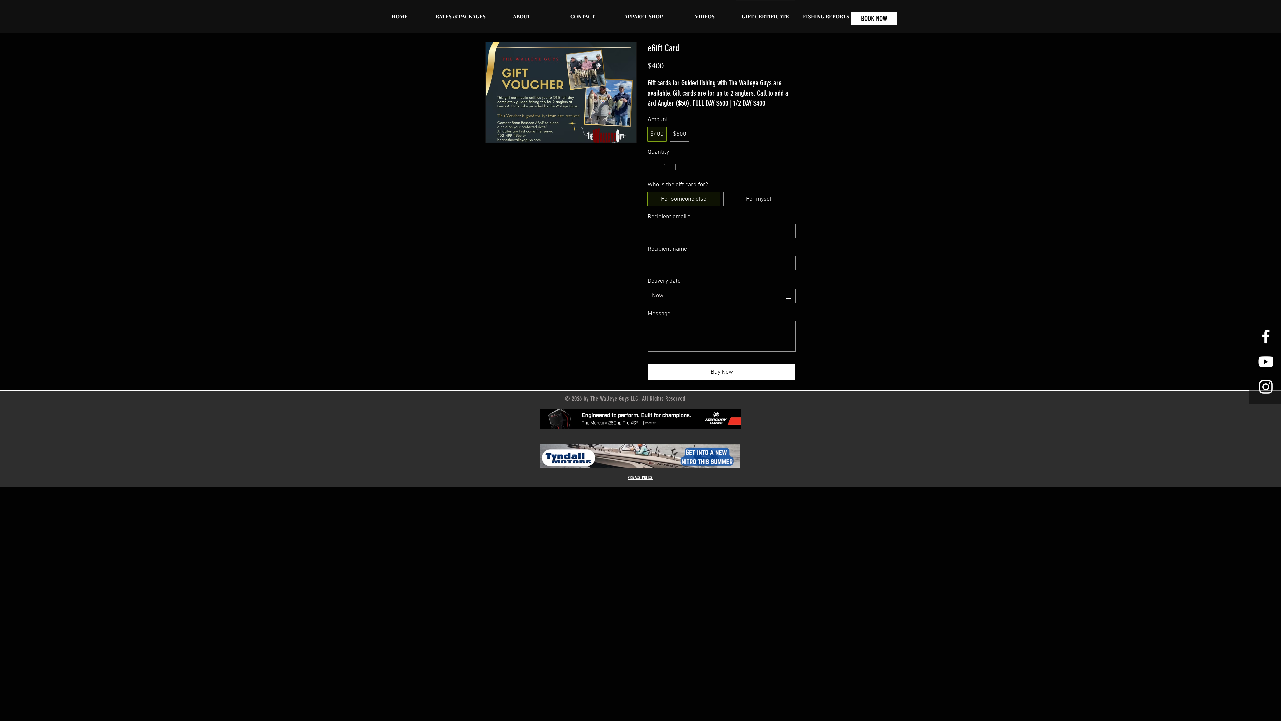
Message (659, 313)
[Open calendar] (789, 296)
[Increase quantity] (676, 167)
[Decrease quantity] (654, 167)
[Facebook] (1266, 336)
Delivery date (664, 281)
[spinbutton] (665, 167)
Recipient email (669, 216)
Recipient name (667, 249)
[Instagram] (1266, 387)
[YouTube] (1266, 361)
